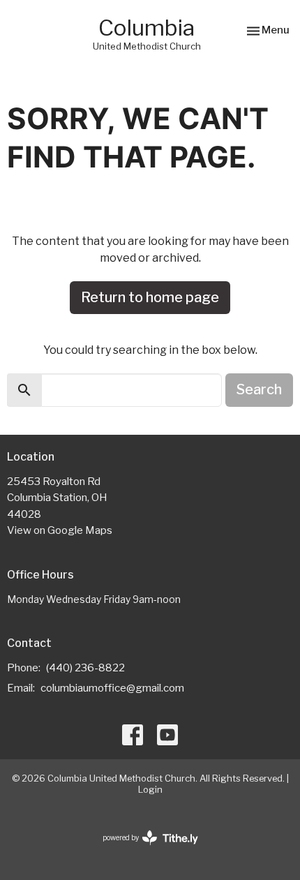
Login (150, 789)
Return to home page (150, 297)
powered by (143, 849)
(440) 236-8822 (85, 668)
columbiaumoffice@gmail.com (112, 688)
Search (259, 389)
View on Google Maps (59, 530)
